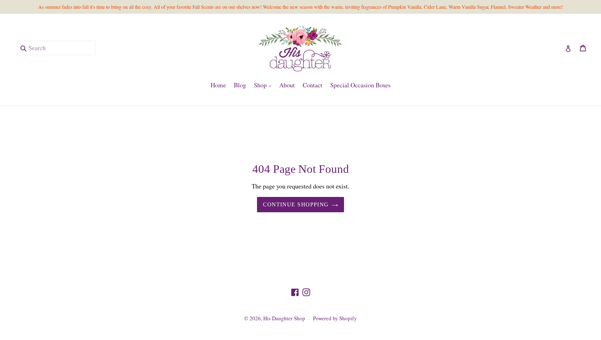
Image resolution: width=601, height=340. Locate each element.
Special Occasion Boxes (360, 85)
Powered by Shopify (335, 318)
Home (218, 85)
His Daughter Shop (284, 318)
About (287, 85)
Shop (264, 84)
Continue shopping (295, 204)
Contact (312, 85)
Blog (240, 85)
